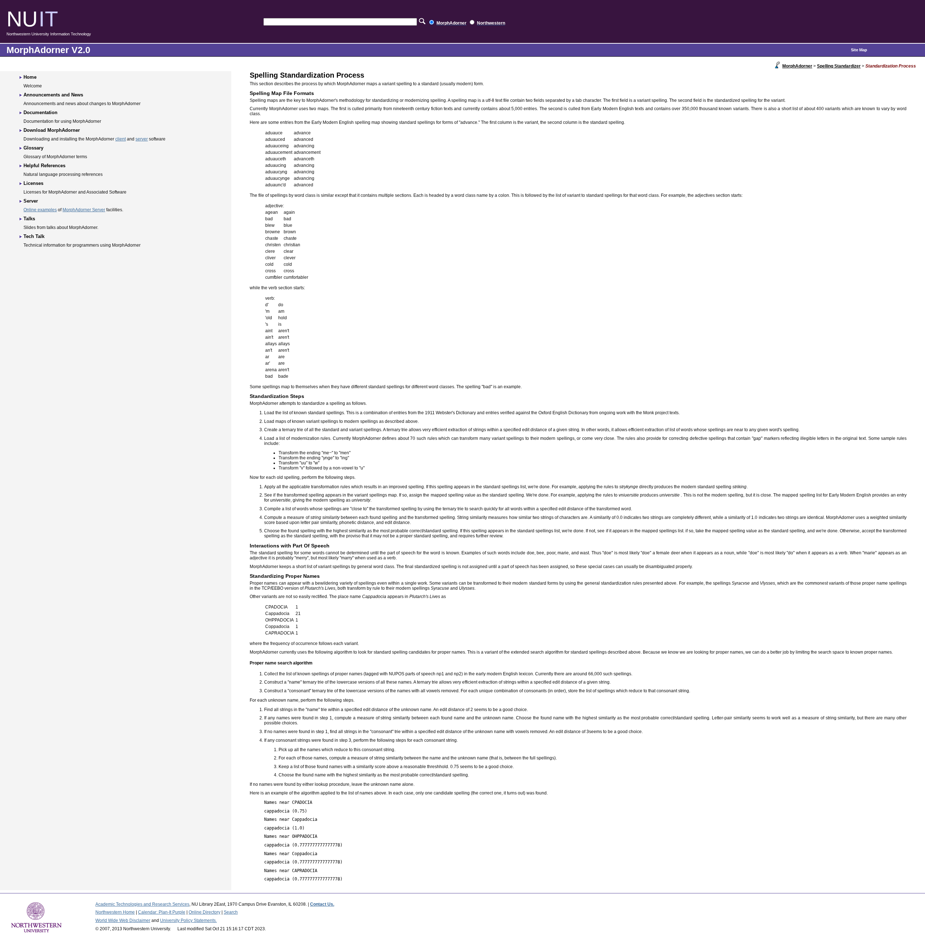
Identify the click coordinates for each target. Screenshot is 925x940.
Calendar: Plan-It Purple (161, 912)
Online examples (40, 209)
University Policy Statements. (188, 920)
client (120, 139)
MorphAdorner (797, 66)
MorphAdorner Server (84, 209)
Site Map (859, 50)
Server (30, 201)
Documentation (40, 112)
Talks (29, 218)
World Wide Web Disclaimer (122, 920)
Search (231, 912)
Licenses (33, 183)
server (141, 139)
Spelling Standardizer (839, 66)
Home (29, 77)
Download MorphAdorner (51, 130)
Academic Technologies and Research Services (142, 904)
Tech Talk (33, 236)
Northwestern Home (115, 912)
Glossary (33, 148)
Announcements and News (53, 95)
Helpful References (44, 165)
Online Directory (204, 912)
